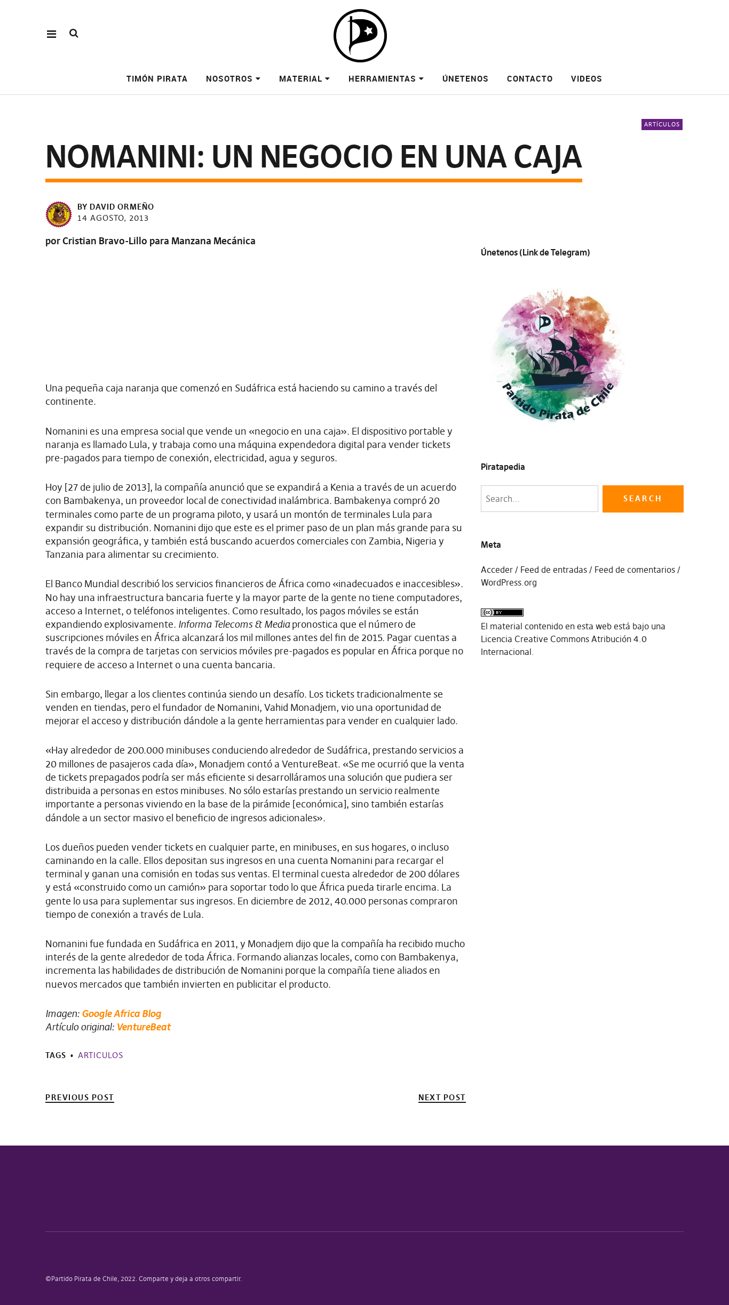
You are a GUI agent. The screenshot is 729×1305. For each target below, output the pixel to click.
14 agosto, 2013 (113, 218)
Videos (587, 78)
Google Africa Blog (121, 1013)
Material (300, 78)
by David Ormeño (115, 207)
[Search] (74, 33)
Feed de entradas (553, 569)
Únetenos (465, 78)
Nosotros (229, 78)
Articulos (100, 1055)
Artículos (662, 124)
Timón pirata (157, 78)
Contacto (530, 78)
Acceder (497, 569)
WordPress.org (509, 582)
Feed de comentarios (635, 569)
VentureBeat (143, 1027)
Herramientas (382, 78)
